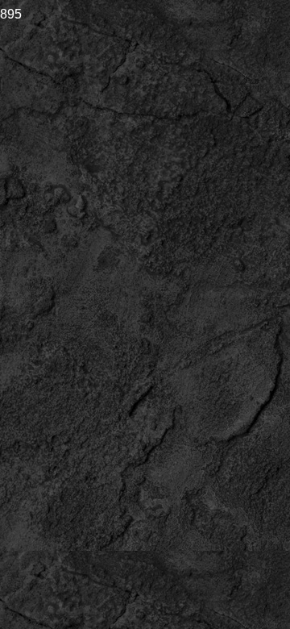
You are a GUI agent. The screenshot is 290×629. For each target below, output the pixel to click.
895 (11, 13)
